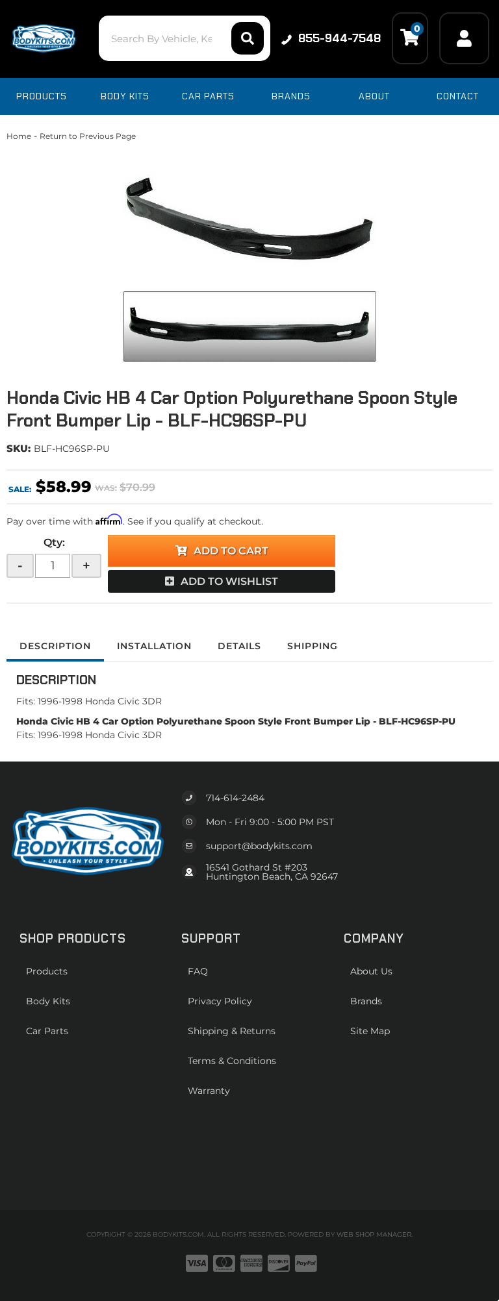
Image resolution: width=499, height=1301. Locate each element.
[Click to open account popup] (464, 38)
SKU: (18, 448)
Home (18, 136)
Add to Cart (231, 551)
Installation (154, 646)
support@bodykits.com (259, 845)
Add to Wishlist (229, 581)
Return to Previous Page (88, 136)
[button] (184, 38)
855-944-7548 (339, 38)
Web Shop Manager (374, 1234)
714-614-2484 (235, 798)
